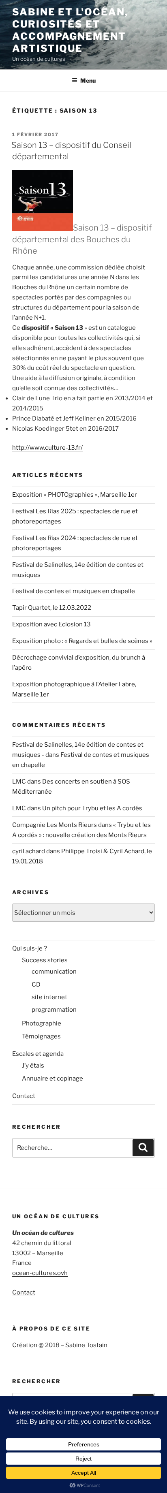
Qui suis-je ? (29, 948)
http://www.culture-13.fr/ (47, 447)
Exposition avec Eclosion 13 (51, 624)
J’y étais (33, 1065)
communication (54, 971)
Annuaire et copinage (52, 1078)
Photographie (41, 1023)
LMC (19, 781)
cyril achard (28, 851)
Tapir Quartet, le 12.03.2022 (51, 607)
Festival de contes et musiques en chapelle (73, 591)
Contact (23, 1096)
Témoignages (41, 1036)
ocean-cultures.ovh (40, 1273)
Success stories (45, 960)
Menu (88, 80)
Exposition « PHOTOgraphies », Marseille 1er (74, 494)
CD (36, 984)
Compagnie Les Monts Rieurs (54, 825)
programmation (54, 1009)
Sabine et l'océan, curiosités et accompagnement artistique (70, 30)
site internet (49, 997)
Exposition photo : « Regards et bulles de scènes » (82, 641)
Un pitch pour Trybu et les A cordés (92, 808)
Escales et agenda (38, 1053)
